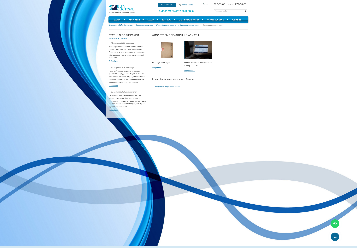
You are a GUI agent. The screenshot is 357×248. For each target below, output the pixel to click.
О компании (134, 20)
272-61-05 (216, 4)
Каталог (151, 20)
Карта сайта (187, 5)
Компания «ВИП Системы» (121, 25)
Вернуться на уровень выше (167, 86)
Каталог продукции (144, 25)
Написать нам (167, 5)
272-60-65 (237, 4)
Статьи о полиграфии (189, 20)
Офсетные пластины (189, 25)
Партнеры (166, 20)
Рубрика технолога (215, 20)
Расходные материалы (166, 25)
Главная (117, 20)
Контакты (236, 20)
